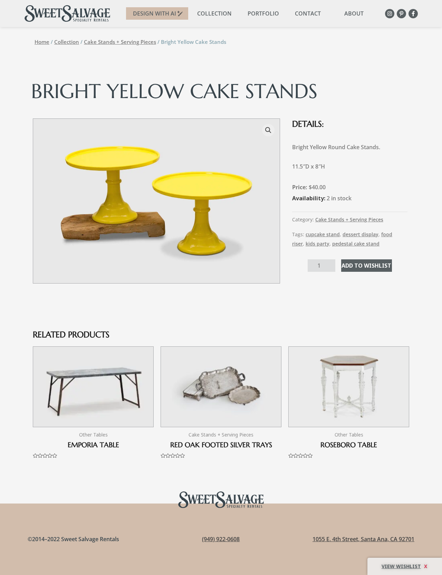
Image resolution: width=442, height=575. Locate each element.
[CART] (404, 566)
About (354, 13)
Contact (308, 13)
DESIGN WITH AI (154, 13)
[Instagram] (389, 13)
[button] (268, 130)
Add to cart (366, 265)
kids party (317, 243)
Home (42, 41)
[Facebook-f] (413, 13)
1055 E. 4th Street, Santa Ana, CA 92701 (363, 539)
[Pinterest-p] (401, 13)
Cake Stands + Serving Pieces (120, 41)
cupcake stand (323, 234)
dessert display (360, 234)
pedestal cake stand (355, 243)
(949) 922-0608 (221, 539)
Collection (214, 13)
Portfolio (263, 13)
